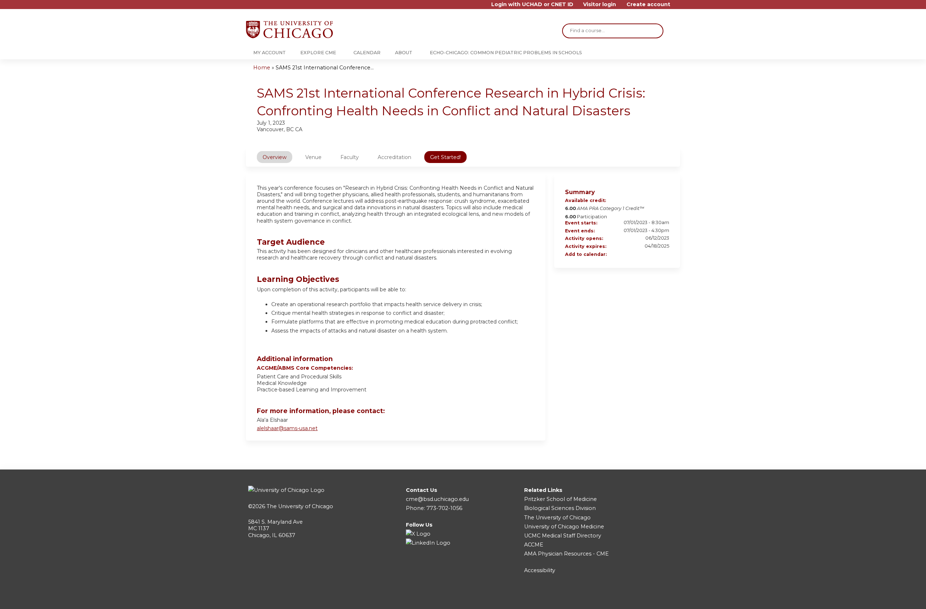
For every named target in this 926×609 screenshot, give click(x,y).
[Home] (289, 29)
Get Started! (445, 157)
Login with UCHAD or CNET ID (532, 4)
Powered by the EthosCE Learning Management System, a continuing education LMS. (654, 597)
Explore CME (318, 52)
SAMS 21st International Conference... (325, 67)
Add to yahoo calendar (644, 254)
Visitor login (599, 4)
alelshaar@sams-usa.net (287, 428)
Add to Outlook (663, 254)
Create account (648, 4)
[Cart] (678, 7)
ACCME (533, 544)
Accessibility (539, 570)
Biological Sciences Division (560, 508)
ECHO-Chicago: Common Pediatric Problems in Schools (506, 52)
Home (261, 67)
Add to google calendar (635, 254)
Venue (313, 157)
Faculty (349, 157)
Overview (274, 157)
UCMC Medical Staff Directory (562, 535)
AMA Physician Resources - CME (566, 553)
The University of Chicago (300, 506)
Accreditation (394, 157)
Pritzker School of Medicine (560, 499)
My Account (269, 52)
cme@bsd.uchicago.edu (437, 499)
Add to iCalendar (654, 254)
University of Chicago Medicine (564, 526)
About (403, 52)
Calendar (367, 52)
